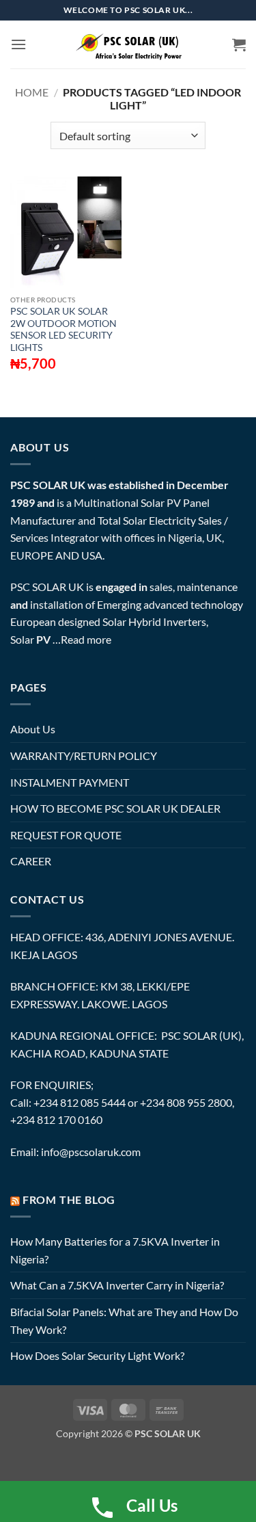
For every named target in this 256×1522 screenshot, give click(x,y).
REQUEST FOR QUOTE (66, 834)
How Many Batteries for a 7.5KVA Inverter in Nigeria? (115, 1250)
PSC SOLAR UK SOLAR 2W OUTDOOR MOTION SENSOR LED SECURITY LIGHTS (63, 329)
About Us (32, 728)
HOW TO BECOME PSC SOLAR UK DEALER (115, 808)
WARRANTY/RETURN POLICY (83, 755)
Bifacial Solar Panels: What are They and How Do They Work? (124, 1320)
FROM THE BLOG (69, 1199)
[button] (18, 44)
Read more (86, 639)
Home (31, 92)
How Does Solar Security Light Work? (97, 1355)
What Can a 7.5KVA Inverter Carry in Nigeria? (117, 1284)
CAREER (30, 860)
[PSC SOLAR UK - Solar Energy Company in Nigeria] (128, 44)
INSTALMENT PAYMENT (69, 782)
